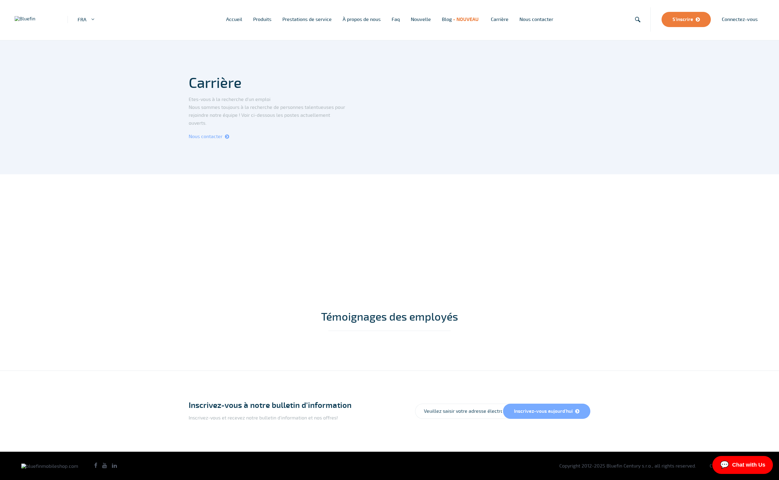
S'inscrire (682, 19)
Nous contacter (536, 19)
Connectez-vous (740, 19)
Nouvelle (421, 19)
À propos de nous (362, 19)
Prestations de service (307, 19)
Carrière (499, 19)
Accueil (234, 19)
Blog (461, 19)
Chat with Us (742, 465)
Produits (262, 19)
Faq (396, 19)
